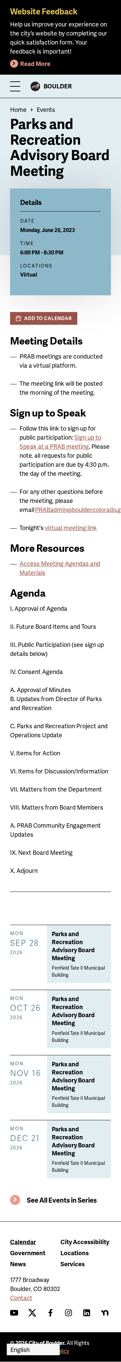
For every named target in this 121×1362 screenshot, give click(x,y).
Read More (35, 63)
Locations (75, 1252)
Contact (21, 1297)
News (18, 1264)
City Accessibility (85, 1241)
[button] (43, 318)
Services (73, 1264)
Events (46, 109)
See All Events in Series (62, 1200)
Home (18, 109)
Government (27, 1252)
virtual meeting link (71, 527)
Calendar (23, 1241)
